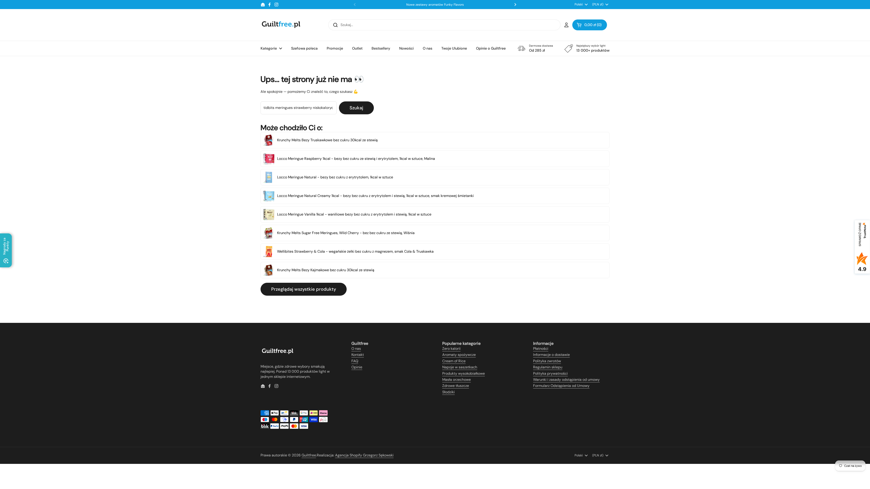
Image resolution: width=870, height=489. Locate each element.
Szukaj (356, 108)
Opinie (356, 367)
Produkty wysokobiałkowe (463, 373)
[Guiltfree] (281, 25)
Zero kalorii (451, 348)
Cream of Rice (454, 361)
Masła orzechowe (456, 379)
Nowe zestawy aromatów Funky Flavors (435, 4)
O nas (356, 348)
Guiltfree (309, 455)
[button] (589, 25)
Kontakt (357, 354)
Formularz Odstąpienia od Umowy (561, 385)
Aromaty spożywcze (459, 354)
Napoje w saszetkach (459, 367)
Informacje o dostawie (551, 354)
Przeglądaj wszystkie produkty (303, 289)
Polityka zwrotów (547, 361)
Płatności (540, 348)
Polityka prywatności (550, 373)
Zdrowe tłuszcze (455, 385)
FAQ (354, 361)
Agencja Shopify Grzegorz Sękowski (364, 455)
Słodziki (448, 392)
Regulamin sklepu (547, 367)
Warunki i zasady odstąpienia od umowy (566, 379)
